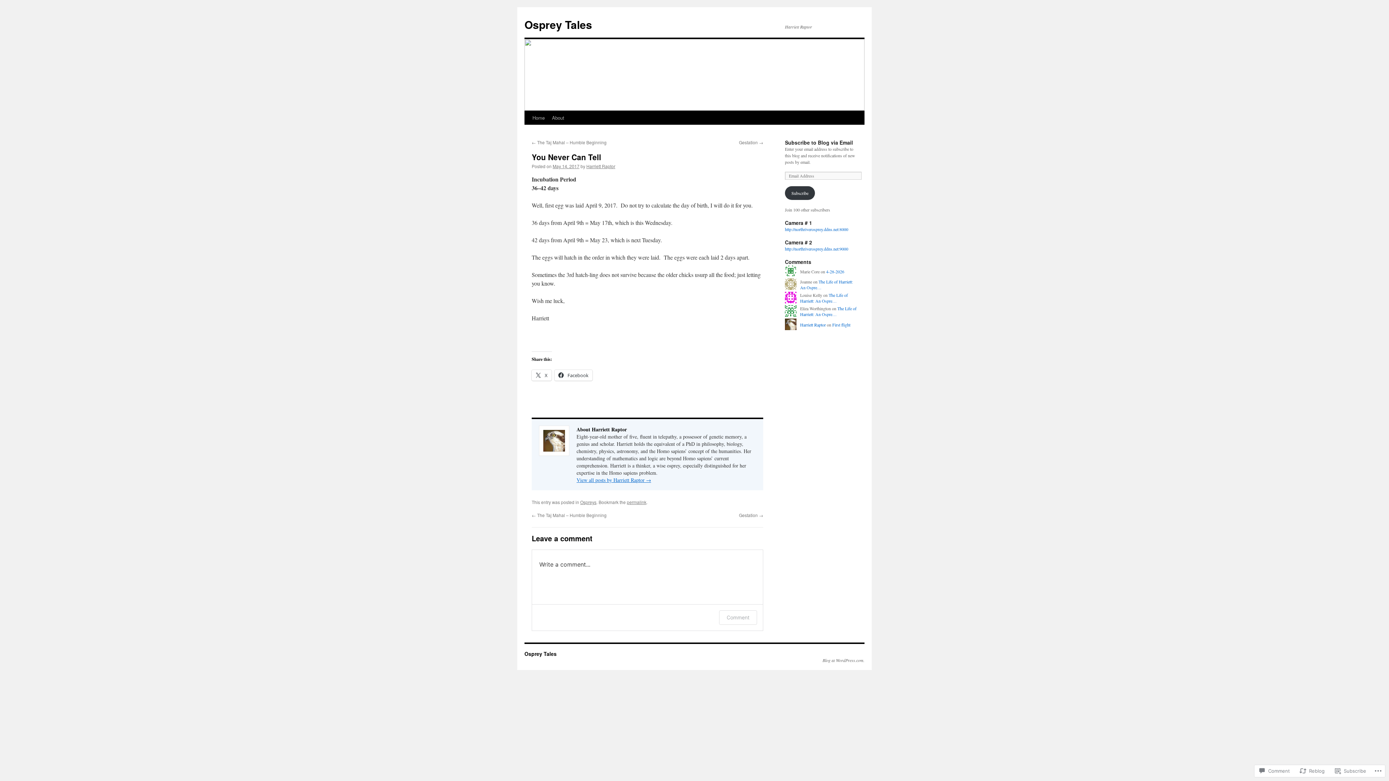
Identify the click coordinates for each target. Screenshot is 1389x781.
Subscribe (799, 193)
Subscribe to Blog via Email (819, 142)
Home (538, 117)
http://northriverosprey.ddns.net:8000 (816, 229)
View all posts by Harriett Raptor (614, 480)
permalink (636, 502)
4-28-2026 (835, 271)
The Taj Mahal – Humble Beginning (569, 142)
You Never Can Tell (566, 156)
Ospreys (588, 502)
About (558, 117)
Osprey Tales (558, 24)
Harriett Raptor (600, 166)
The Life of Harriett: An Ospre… (824, 298)
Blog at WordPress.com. (844, 660)
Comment (738, 617)
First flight (841, 325)
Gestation (751, 142)
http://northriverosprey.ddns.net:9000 (816, 249)
